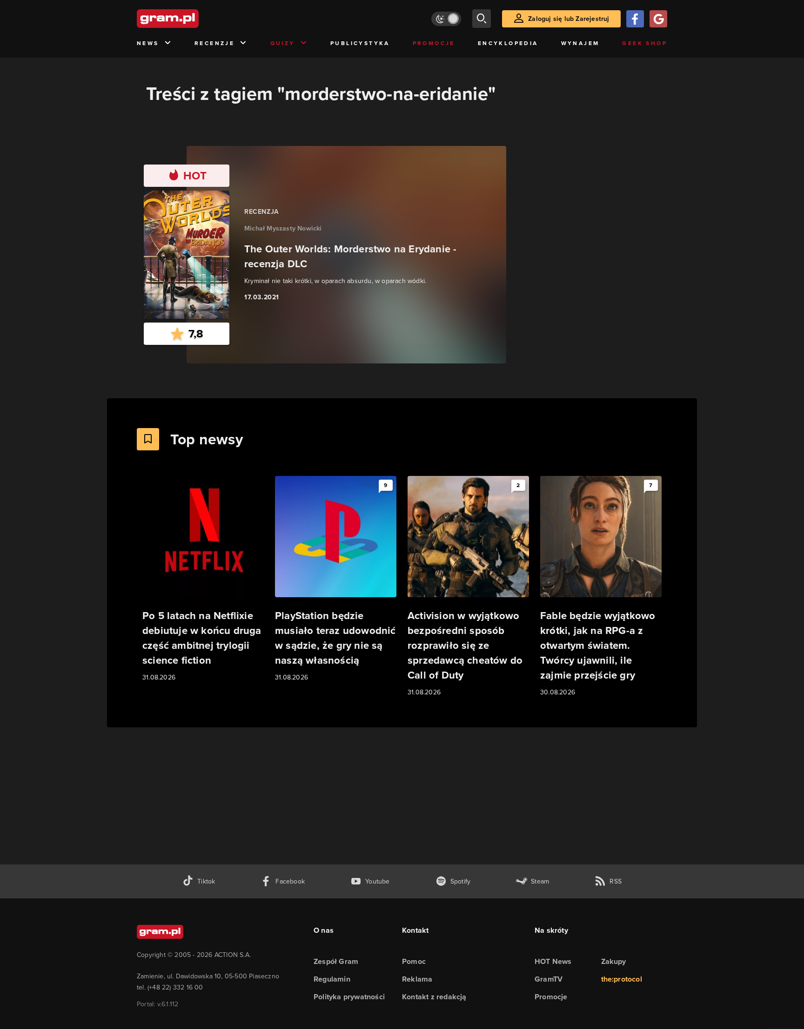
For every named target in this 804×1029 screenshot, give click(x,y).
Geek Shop (644, 43)
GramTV (549, 979)
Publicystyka (360, 43)
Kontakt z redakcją (434, 996)
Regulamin (332, 979)
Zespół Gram (336, 961)
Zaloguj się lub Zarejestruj (568, 19)
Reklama (417, 979)
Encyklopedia (508, 43)
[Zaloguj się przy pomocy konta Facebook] (635, 18)
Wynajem (580, 43)
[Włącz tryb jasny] (446, 19)
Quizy (282, 43)
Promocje (434, 43)
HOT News (553, 961)
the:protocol (621, 979)
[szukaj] (481, 18)
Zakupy (613, 961)
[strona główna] (191, 18)
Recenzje (214, 43)
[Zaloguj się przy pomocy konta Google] (658, 18)
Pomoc (414, 961)
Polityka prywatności (349, 996)
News (148, 43)
